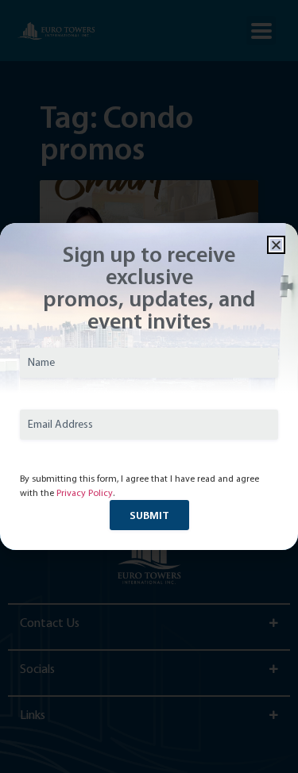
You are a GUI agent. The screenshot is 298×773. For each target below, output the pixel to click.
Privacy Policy (84, 492)
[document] (149, 386)
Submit (149, 515)
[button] (276, 245)
